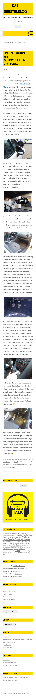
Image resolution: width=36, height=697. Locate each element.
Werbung (27, 552)
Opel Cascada (13, 541)
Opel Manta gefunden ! (9, 589)
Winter (5, 554)
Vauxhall (23, 549)
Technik (16, 462)
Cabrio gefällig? (17, 576)
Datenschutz (6, 693)
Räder (4, 549)
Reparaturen (28, 547)
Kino (31, 535)
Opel (5, 539)
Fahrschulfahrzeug (17, 464)
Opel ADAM (13, 539)
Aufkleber (24, 533)
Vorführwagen (23, 551)
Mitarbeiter (18, 537)
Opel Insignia (28, 541)
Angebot (14, 533)
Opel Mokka (20, 543)
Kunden (5, 537)
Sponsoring (16, 549)
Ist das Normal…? (7, 594)
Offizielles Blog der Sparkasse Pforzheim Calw (15, 677)
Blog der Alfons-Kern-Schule (10, 680)
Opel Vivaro (5, 545)
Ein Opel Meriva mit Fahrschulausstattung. (14, 58)
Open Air (11, 545)
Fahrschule (8, 464)
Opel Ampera (25, 539)
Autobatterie (12, 535)
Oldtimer (26, 537)
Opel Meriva (13, 543)
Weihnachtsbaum (14, 552)
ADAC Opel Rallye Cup (7, 533)
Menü (18, 26)
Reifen (23, 547)
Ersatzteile (19, 535)
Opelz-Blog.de (7, 645)
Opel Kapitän (6, 543)
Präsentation (16, 547)
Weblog (28, 551)
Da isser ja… (16, 571)
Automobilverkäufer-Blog (10, 662)
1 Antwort (5, 69)
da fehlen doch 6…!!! (19, 566)
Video (17, 551)
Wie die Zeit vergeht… (9, 597)
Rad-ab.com (6, 660)
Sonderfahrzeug (9, 467)
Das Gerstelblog (15, 8)
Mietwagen (11, 537)
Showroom (9, 549)
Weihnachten (7, 552)
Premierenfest (7, 547)
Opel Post (5, 637)
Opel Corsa (20, 542)
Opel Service (28, 543)
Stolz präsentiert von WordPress (20, 693)
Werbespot (21, 552)
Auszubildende (6, 535)
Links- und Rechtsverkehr (10, 599)
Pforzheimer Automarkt (20, 545)
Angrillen (18, 533)
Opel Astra (6, 542)
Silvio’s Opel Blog (7, 647)
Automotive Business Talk (10, 665)
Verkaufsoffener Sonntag (9, 551)
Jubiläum (27, 535)
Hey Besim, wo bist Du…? (10, 591)
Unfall (20, 549)
